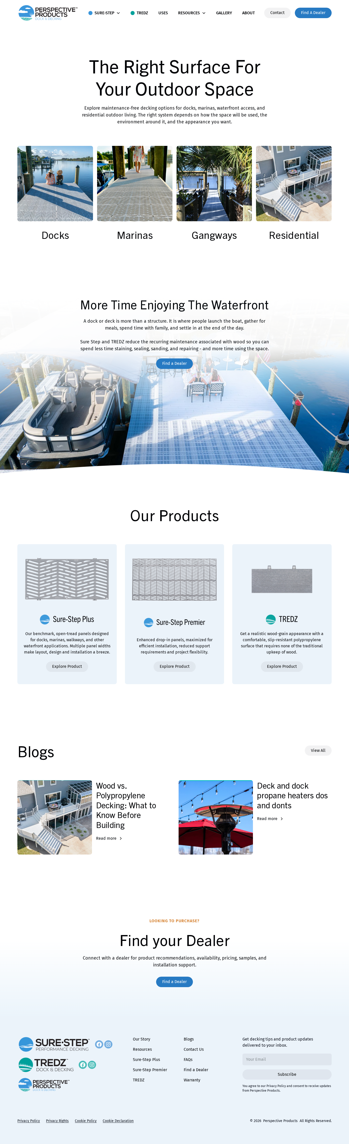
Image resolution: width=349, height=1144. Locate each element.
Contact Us (194, 1049)
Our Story (141, 1039)
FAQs (188, 1059)
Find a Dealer (196, 1069)
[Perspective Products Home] (44, 1084)
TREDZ (138, 1080)
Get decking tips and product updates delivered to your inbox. (277, 1042)
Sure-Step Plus (146, 1059)
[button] (104, 13)
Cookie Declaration (118, 1121)
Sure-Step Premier (150, 1069)
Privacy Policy (276, 1086)
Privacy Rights (57, 1121)
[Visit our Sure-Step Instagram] (108, 1044)
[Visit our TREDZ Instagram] (92, 1065)
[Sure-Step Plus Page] (54, 1044)
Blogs (189, 1039)
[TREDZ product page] (46, 1065)
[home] (48, 13)
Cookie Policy (86, 1121)
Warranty (192, 1080)
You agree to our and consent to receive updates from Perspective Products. (286, 1088)
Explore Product (67, 666)
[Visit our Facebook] (99, 1044)
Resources (142, 1049)
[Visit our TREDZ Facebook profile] (83, 1065)
